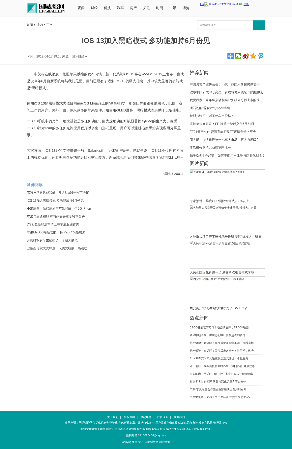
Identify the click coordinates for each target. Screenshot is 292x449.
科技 (107, 8)
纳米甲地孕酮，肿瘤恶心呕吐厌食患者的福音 (217, 335)
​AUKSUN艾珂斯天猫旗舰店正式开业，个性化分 (219, 358)
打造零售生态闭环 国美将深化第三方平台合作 (218, 381)
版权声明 (129, 417)
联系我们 (179, 417)
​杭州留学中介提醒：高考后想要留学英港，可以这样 (222, 342)
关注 (146, 8)
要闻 (81, 8)
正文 (49, 25)
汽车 (120, 8)
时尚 (159, 8)
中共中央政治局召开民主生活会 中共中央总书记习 (221, 397)
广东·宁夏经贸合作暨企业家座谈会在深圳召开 (218, 389)
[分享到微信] (238, 56)
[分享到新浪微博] (246, 56)
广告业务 (162, 417)
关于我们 (112, 417)
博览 (186, 8)
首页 (30, 25)
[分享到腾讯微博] (261, 56)
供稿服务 (146, 417)
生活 (172, 8)
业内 (40, 25)
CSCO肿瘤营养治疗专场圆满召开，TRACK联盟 (219, 327)
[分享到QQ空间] (253, 56)
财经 (94, 8)
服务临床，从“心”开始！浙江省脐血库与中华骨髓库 (221, 373)
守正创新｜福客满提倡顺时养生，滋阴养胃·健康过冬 (222, 366)
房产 (133, 8)
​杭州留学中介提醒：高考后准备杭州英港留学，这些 (222, 350)
